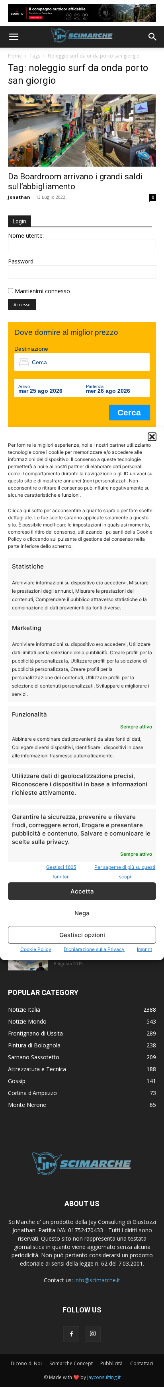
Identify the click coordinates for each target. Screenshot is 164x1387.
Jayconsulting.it (104, 1377)
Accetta (82, 891)
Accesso (22, 304)
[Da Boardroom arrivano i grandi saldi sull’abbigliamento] (82, 130)
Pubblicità (111, 1363)
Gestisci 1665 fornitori (61, 872)
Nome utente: (26, 235)
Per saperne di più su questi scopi (124, 872)
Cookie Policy (35, 949)
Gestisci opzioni (82, 935)
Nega (82, 913)
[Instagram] (93, 1334)
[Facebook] (71, 1334)
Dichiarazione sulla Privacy (94, 949)
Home (15, 55)
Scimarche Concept (71, 1363)
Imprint (144, 949)
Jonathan (19, 197)
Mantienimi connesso (42, 291)
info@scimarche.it (97, 1280)
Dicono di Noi (26, 1363)
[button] (152, 437)
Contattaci (141, 1363)
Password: (21, 261)
